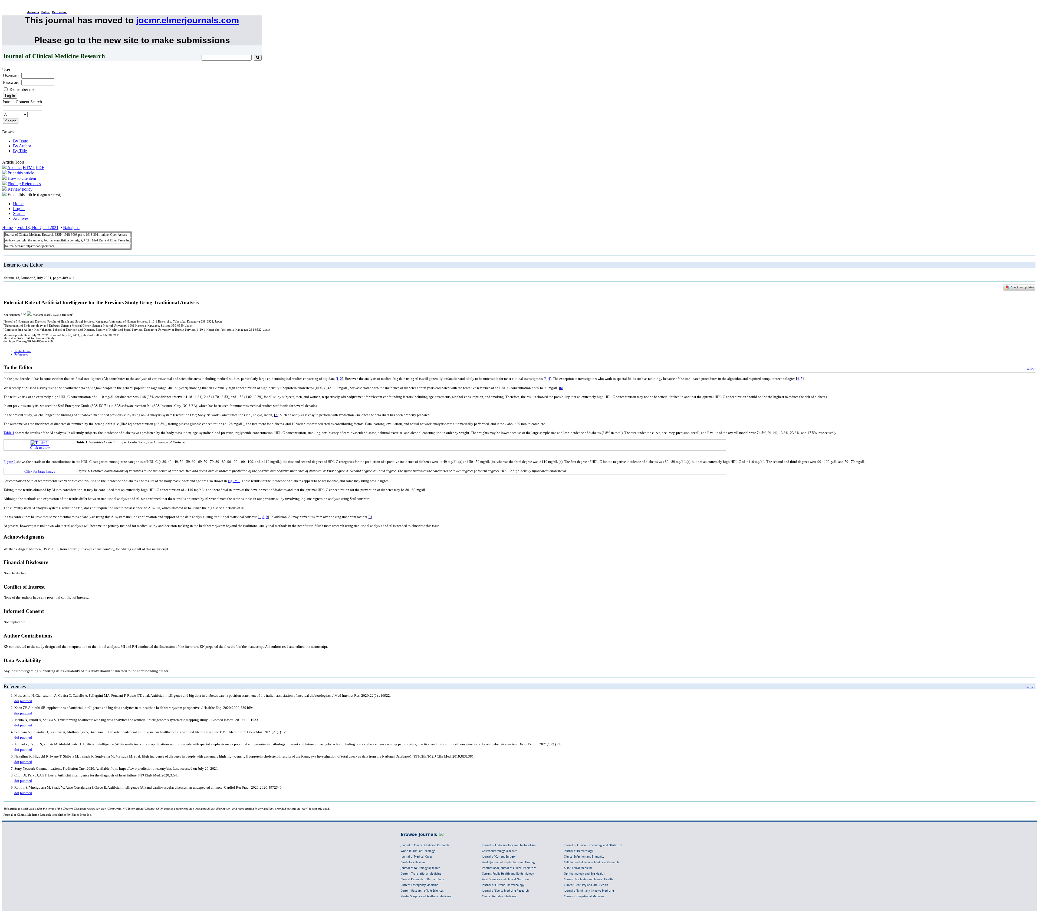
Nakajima (71, 227)
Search (19, 213)
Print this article (21, 173)
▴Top (1031, 368)
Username (11, 75)
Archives (20, 218)
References (21, 354)
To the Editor (22, 351)
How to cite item (22, 178)
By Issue (20, 141)
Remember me (21, 89)
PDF (40, 167)
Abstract (14, 167)
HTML (29, 167)
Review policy (20, 189)
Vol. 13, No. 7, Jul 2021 (37, 227)
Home (18, 203)
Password (11, 82)
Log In (19, 208)
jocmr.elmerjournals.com (187, 20)
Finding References (24, 183)
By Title (20, 150)
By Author (22, 146)
